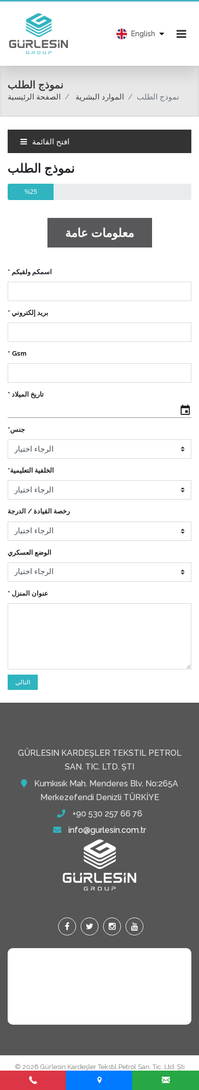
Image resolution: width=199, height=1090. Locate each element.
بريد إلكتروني (28, 312)
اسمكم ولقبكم (30, 272)
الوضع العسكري (30, 552)
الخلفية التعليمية (31, 470)
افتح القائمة (49, 141)
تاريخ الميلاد (26, 394)
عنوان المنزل (28, 593)
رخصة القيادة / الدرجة (39, 511)
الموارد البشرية (100, 97)
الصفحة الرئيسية (34, 97)
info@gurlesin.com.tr (107, 830)
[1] (181, 34)
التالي (22, 682)
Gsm (17, 353)
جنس (16, 429)
